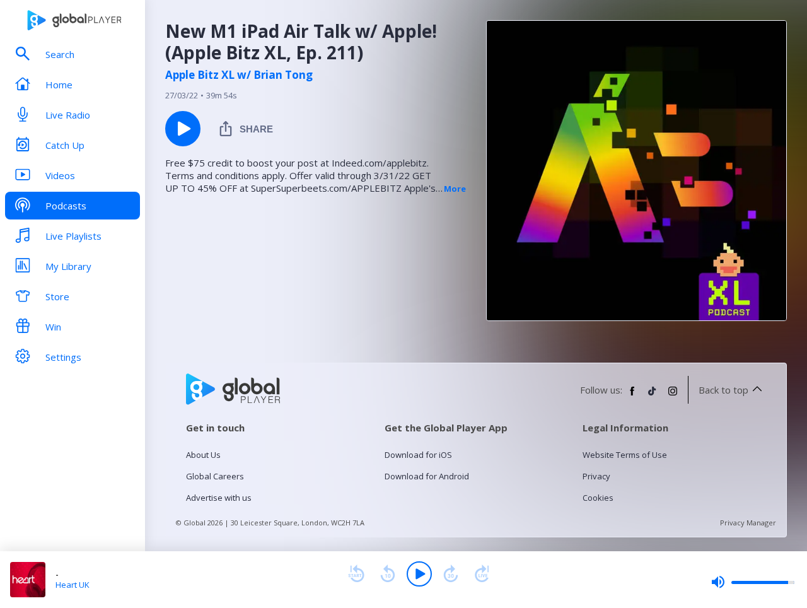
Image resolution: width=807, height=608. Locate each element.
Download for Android (427, 476)
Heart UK (72, 584)
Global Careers (215, 476)
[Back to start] (356, 574)
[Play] (419, 574)
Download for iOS (418, 454)
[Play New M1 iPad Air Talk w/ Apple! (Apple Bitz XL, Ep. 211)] (182, 128)
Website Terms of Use (625, 454)
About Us (203, 454)
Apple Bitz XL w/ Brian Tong (239, 75)
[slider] (753, 582)
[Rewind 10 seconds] (387, 574)
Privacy (596, 476)
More (455, 188)
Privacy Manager (748, 522)
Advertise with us (219, 497)
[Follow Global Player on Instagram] (673, 396)
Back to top (723, 389)
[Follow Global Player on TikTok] (652, 396)
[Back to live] (482, 574)
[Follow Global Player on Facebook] (632, 396)
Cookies (598, 497)
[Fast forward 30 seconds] (450, 574)
